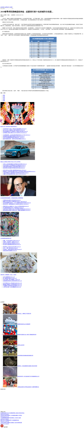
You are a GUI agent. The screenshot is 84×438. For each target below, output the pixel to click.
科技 (4, 97)
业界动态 (7, 7)
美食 (4, 100)
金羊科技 (2, 7)
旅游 (4, 95)
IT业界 (10, 7)
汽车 (4, 96)
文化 (4, 99)
